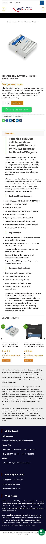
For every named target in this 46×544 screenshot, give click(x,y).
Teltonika (4, 354)
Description (9, 133)
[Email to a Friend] (13, 120)
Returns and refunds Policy (11, 489)
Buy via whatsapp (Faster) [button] (18, 110)
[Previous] (1, 343)
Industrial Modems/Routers (32, 22)
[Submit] (42, 3)
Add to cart (17, 103)
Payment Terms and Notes (11, 484)
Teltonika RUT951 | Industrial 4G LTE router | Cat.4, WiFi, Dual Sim (34, 345)
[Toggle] (3, 133)
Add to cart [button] (6, 360)
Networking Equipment (17, 22)
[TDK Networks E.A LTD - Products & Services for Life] (23, 9)
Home (8, 22)
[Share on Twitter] (10, 120)
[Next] (44, 343)
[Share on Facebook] (6, 120)
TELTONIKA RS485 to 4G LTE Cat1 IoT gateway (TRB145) (10, 345)
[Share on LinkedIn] (17, 120)
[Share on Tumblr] (20, 120)
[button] (3, 9)
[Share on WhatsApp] (3, 120)
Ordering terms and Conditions (13, 480)
